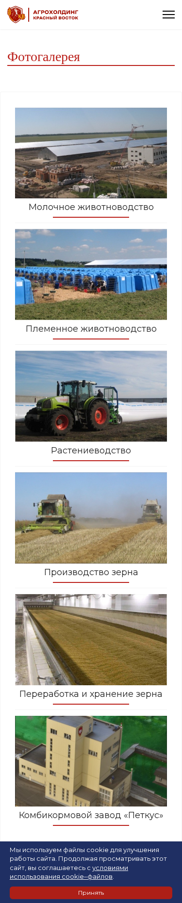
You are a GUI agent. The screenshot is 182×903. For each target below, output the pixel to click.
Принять (91, 892)
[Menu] (169, 14)
